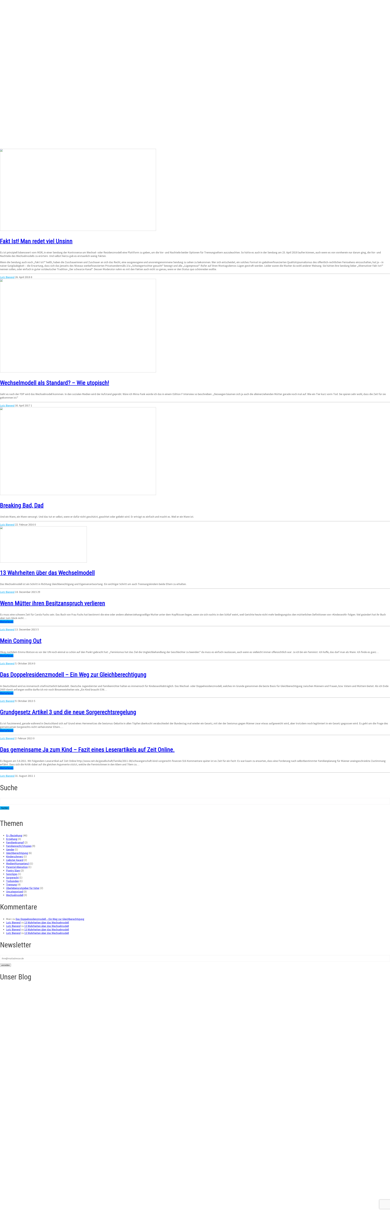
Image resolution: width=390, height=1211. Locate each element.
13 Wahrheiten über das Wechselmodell (47, 572)
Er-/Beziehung (14, 835)
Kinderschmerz (14, 856)
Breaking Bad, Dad (22, 505)
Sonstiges (11, 874)
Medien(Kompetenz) (17, 863)
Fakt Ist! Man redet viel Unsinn (36, 241)
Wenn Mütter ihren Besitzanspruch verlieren (52, 603)
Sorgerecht (12, 877)
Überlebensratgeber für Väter (22, 888)
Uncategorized (14, 891)
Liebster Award (14, 860)
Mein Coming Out (20, 640)
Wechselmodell (14, 895)
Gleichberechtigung (17, 853)
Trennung (11, 884)
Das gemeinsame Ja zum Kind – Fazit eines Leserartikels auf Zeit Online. (87, 749)
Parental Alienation (17, 867)
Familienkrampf (15, 842)
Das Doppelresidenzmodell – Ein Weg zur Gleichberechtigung (73, 674)
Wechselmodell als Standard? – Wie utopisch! (54, 382)
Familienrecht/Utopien (19, 846)
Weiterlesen (6, 621)
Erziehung (11, 839)
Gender (10, 849)
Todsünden (12, 881)
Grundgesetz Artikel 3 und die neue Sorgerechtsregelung (68, 712)
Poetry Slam (13, 870)
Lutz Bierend (7, 277)
